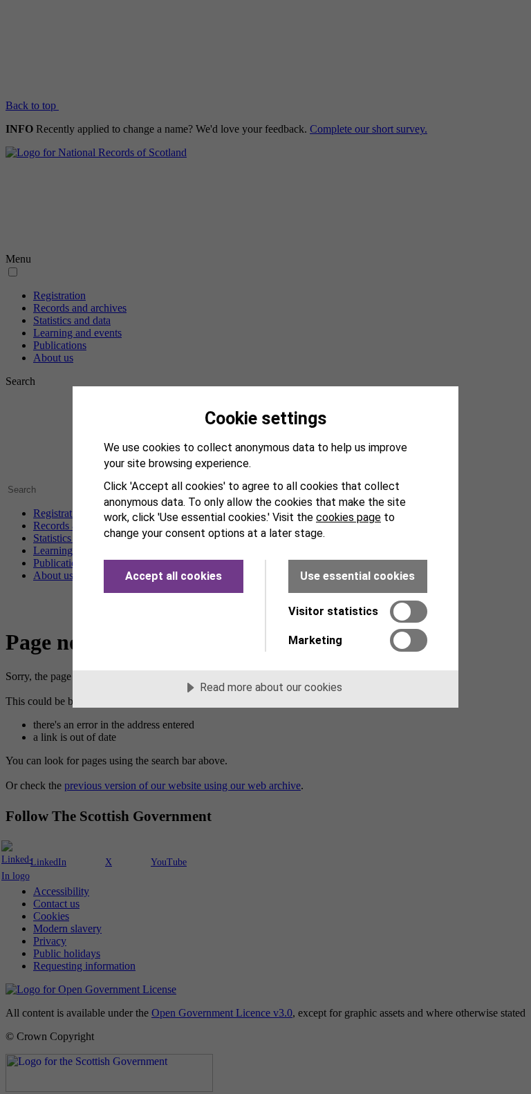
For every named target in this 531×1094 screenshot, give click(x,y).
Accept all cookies (173, 576)
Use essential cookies (357, 576)
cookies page (348, 517)
